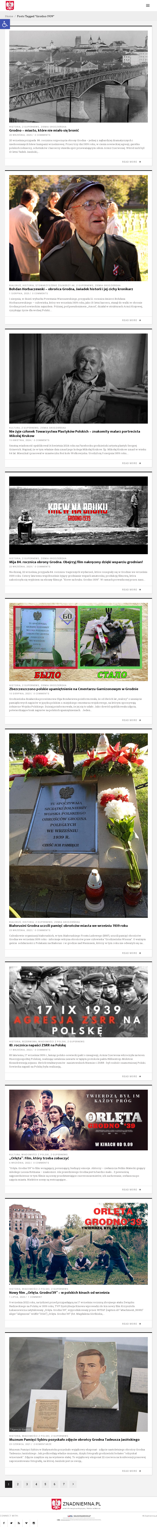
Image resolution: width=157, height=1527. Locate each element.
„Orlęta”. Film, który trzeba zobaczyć (39, 1158)
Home (9, 16)
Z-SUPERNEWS (30, 127)
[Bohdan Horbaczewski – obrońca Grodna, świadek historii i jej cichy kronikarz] (78, 228)
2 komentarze (43, 1444)
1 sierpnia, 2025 (19, 293)
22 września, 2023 (20, 566)
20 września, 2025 (20, 135)
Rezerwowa (29, 1041)
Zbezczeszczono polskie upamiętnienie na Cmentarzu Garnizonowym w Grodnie (73, 689)
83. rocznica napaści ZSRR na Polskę (37, 1045)
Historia (14, 127)
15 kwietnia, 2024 (20, 440)
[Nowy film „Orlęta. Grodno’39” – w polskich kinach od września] (78, 1244)
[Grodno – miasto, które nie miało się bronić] (78, 77)
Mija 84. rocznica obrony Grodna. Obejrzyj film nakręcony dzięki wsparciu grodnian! (76, 562)
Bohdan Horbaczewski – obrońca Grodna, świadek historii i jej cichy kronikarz (71, 289)
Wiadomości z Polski (52, 1041)
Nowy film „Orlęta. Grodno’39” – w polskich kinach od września (59, 1293)
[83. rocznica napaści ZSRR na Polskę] (78, 1001)
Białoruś (15, 285)
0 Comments (43, 135)
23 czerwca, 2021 (20, 1444)
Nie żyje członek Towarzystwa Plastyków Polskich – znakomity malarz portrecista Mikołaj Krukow (74, 434)
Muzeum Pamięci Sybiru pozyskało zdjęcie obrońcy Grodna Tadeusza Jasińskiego (74, 1440)
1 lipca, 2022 (17, 1297)
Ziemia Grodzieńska (53, 127)
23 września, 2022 (20, 930)
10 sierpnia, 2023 (20, 693)
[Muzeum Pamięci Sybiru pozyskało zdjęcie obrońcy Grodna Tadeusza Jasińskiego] (78, 1384)
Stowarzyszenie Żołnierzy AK (55, 285)
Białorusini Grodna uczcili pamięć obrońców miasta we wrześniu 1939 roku (68, 926)
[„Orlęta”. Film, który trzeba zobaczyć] (78, 1120)
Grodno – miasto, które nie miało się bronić (44, 130)
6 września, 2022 (19, 1163)
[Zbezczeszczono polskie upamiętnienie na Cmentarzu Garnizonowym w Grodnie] (78, 642)
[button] (5, 24)
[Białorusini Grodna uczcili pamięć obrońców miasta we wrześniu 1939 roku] (78, 825)
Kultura (14, 428)
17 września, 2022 (20, 1050)
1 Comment (35, 1297)
